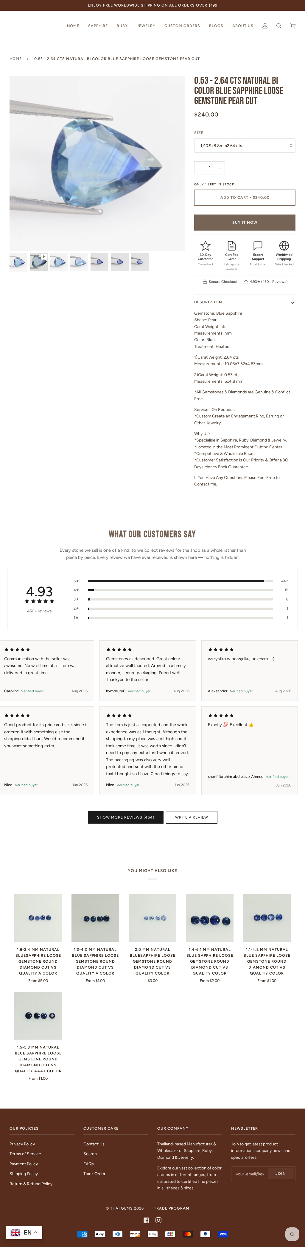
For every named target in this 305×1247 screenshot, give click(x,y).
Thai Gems (121, 1208)
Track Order (94, 1173)
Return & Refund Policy (31, 1183)
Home (16, 58)
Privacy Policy (22, 1144)
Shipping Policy (24, 1173)
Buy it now (244, 222)
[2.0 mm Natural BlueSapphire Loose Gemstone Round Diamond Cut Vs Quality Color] (152, 918)
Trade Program (171, 1208)
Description (208, 302)
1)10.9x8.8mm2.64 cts (221, 145)
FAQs (88, 1163)
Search (90, 1153)
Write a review (191, 817)
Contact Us (94, 1144)
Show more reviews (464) (125, 817)
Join (281, 1173)
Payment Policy (24, 1163)
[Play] (97, 125)
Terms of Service (25, 1153)
